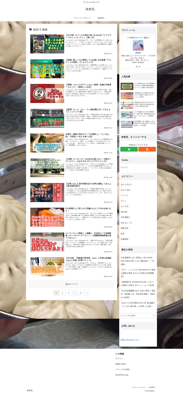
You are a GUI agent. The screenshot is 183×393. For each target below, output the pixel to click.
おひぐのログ (126, 184)
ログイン (119, 358)
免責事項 (152, 387)
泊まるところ (126, 223)
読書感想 (124, 239)
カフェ (123, 201)
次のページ (71, 284)
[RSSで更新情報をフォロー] (139, 66)
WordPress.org (121, 375)
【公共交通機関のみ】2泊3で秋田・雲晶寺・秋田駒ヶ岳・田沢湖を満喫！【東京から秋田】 (138, 294)
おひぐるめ (125, 190)
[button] (154, 315)
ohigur (138, 53)
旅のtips (124, 212)
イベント (124, 195)
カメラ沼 (124, 206)
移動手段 (124, 228)
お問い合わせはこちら (129, 340)
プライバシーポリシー (139, 387)
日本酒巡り (125, 217)
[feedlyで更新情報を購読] (136, 66)
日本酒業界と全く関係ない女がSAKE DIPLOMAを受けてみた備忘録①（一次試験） (137, 261)
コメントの (122, 369)
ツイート (124, 167)
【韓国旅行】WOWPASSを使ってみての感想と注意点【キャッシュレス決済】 (138, 283)
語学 (123, 234)
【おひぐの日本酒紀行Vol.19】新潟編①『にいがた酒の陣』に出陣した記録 (138, 304)
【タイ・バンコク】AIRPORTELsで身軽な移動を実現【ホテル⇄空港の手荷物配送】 (138, 273)
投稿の (120, 364)
